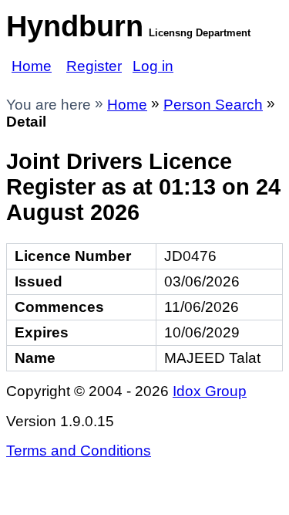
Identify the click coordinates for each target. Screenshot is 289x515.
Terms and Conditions (78, 450)
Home (32, 66)
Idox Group (210, 391)
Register (94, 66)
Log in (153, 66)
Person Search (213, 105)
